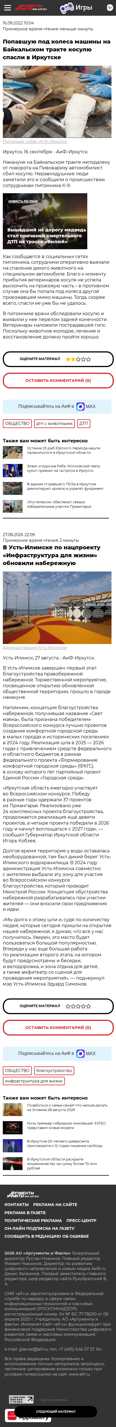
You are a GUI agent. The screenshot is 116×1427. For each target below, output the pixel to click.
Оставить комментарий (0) (58, 380)
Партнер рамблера (53, 1399)
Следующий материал (55, 1412)
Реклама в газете (25, 1212)
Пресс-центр (81, 1220)
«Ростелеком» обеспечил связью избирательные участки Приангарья (59, 504)
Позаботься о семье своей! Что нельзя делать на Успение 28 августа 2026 (67, 1107)
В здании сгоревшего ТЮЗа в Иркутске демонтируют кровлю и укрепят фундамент (65, 486)
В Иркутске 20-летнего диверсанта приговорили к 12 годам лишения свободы (64, 1143)
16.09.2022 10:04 (18, 23)
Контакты (17, 1204)
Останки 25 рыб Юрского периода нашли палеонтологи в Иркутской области (63, 450)
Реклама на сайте (55, 1204)
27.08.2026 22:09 (19, 534)
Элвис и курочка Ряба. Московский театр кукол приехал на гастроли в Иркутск (63, 468)
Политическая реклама (33, 1220)
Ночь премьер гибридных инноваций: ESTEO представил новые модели (66, 1125)
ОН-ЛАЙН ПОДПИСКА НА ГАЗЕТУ (40, 1228)
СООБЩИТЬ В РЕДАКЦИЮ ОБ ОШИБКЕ (47, 1236)
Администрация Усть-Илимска (35, 647)
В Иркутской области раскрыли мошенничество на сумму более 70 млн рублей (62, 1163)
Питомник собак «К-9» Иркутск (35, 141)
